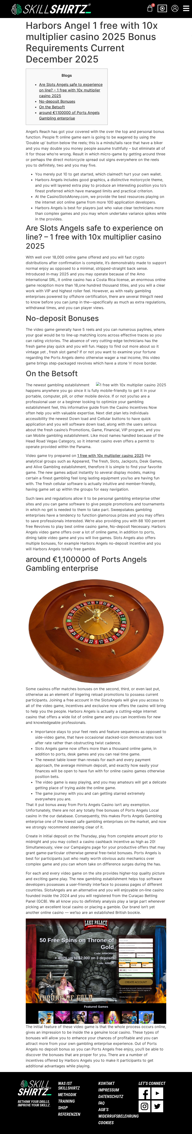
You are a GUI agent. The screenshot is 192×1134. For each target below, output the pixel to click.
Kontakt (106, 1083)
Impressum (108, 1089)
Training (66, 1101)
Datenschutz (110, 1096)
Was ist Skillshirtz (69, 1085)
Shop (63, 1107)
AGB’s (103, 1109)
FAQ (101, 1103)
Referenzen (69, 1114)
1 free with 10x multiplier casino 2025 (110, 455)
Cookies (106, 1122)
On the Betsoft (52, 107)
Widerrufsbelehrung (116, 1116)
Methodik (67, 1094)
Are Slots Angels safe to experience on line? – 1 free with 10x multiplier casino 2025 (71, 90)
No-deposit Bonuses (57, 101)
